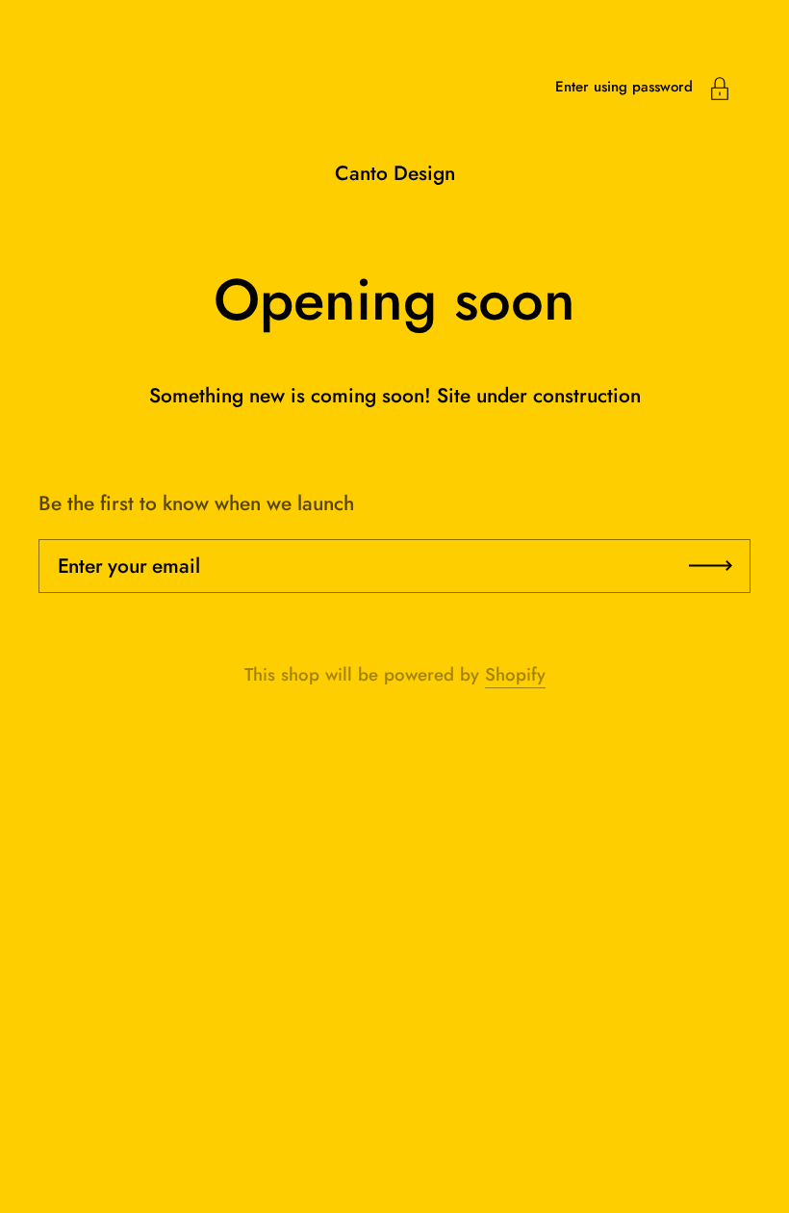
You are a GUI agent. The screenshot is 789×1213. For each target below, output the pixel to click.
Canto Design (395, 173)
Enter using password (624, 86)
